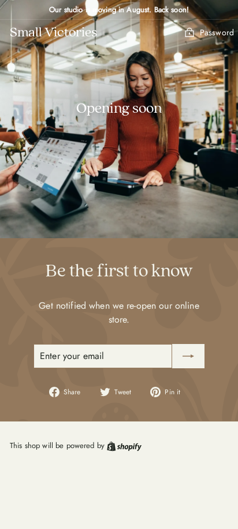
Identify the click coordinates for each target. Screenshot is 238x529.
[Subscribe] (188, 356)
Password (217, 32)
